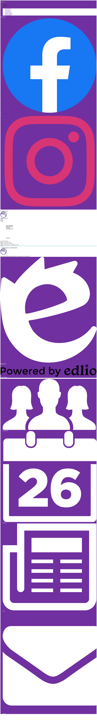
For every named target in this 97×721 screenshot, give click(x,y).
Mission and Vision (9, 226)
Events (1, 245)
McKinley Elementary (9, 13)
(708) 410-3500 (20, 256)
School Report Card (9, 228)
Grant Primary (7, 9)
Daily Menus (5, 5)
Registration (5, 4)
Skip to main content (4, 210)
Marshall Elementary (8, 12)
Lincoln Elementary (8, 10)
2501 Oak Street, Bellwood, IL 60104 (7, 256)
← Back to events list (5, 247)
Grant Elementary (8, 8)
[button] (4, 7)
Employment (5, 3)
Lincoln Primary (8, 11)
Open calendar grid (13, 247)
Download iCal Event (15, 244)
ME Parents (8, 227)
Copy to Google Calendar (5, 244)
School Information (9, 225)
